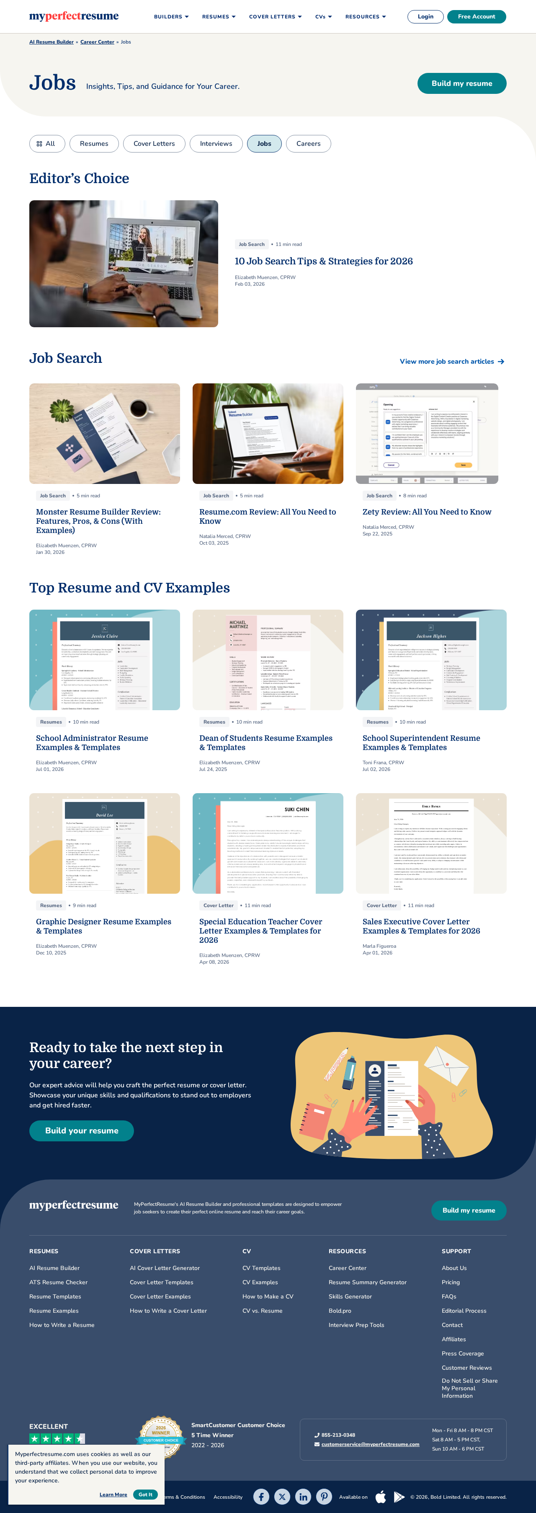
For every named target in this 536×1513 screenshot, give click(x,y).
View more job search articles (447, 361)
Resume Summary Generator (368, 1282)
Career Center (97, 42)
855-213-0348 (338, 1435)
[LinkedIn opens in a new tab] (303, 1497)
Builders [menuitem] (168, 16)
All (50, 143)
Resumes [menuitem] (215, 16)
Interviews (216, 143)
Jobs (264, 143)
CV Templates (261, 1268)
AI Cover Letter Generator (165, 1268)
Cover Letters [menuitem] (272, 16)
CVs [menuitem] (320, 16)
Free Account (476, 17)
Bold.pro (340, 1311)
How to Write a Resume (62, 1325)
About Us (454, 1268)
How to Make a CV (268, 1297)
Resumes (94, 143)
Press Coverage (463, 1354)
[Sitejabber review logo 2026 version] (161, 1438)
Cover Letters (154, 143)
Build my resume (462, 83)
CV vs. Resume (262, 1311)
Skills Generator (350, 1297)
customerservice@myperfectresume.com (371, 1444)
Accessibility (228, 1497)
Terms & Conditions (183, 1497)
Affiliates (454, 1339)
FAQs (449, 1297)
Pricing (451, 1282)
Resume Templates (55, 1297)
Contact (452, 1325)
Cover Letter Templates (161, 1282)
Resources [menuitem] (362, 16)
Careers (308, 143)
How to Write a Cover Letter (168, 1311)
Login (425, 17)
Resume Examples (54, 1311)
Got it (145, 1494)
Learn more (113, 1494)
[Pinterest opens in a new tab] (324, 1497)
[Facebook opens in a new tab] (261, 1497)
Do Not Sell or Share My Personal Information (470, 1388)
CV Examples (260, 1282)
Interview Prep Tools (356, 1325)
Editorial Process (464, 1311)
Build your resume (82, 1130)
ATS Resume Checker (58, 1282)
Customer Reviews (467, 1368)
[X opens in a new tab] (282, 1497)
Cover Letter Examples (160, 1297)
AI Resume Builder (51, 42)
